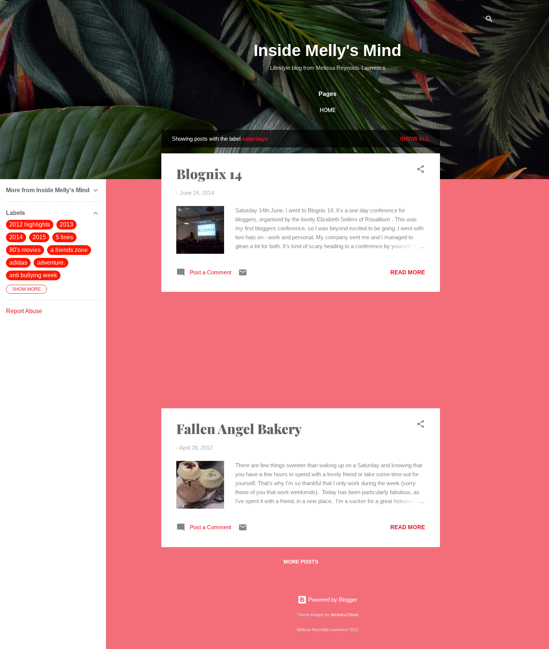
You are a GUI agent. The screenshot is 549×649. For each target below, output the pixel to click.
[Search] (489, 20)
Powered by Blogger (332, 599)
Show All (414, 138)
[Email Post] (242, 275)
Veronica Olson (344, 614)
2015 (39, 237)
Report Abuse (24, 311)
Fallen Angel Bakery (239, 428)
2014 (16, 237)
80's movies (25, 250)
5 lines (64, 237)
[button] (420, 170)
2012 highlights (29, 224)
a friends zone (69, 250)
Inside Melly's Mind (327, 50)
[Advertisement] (470, 242)
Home (328, 110)
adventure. (51, 262)
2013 (66, 224)
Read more (407, 272)
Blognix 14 (209, 173)
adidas (18, 262)
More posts (300, 562)
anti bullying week (33, 275)
